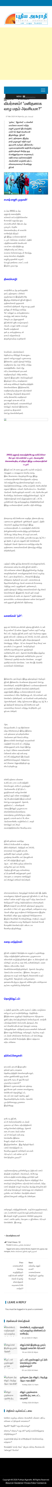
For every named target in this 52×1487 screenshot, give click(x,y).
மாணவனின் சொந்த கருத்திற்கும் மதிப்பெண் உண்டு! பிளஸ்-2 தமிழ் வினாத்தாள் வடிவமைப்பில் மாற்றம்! (15, 1275)
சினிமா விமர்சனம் (16, 1251)
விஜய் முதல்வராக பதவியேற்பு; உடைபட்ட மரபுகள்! (30, 1395)
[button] (30, 97)
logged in (21, 1309)
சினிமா (15, 1245)
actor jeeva (15, 1249)
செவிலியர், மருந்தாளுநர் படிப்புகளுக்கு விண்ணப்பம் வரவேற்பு (33, 1330)
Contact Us (41, 1483)
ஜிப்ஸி (25, 1251)
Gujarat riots (35, 1249)
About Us (9, 1483)
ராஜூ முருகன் (32, 1251)
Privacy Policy (30, 1483)
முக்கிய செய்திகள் (25, 1245)
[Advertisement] (26, 53)
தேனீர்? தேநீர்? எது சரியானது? (17, 1426)
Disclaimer (19, 1483)
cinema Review (25, 1249)
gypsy (42, 1249)
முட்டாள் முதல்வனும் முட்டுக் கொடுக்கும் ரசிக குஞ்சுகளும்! (33, 1362)
